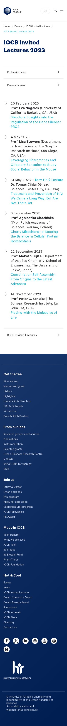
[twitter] (16, 641)
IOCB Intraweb (12, 612)
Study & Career (13, 487)
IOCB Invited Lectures (38, 26)
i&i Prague (9, 550)
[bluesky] (7, 649)
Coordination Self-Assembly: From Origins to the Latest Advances (33, 279)
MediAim (9, 459)
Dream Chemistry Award (18, 597)
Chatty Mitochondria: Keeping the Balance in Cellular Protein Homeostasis (34, 236)
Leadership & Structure (17, 401)
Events (18, 26)
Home (7, 26)
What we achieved (14, 540)
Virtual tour (10, 411)
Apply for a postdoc (16, 502)
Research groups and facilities (21, 434)
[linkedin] (26, 641)
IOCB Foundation (14, 565)
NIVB (6, 469)
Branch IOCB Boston (16, 416)
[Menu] (61, 10)
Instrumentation (13, 444)
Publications (11, 439)
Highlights (9, 396)
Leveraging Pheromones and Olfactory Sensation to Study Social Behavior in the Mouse (34, 165)
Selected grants (13, 449)
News (7, 587)
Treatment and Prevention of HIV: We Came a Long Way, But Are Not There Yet (37, 198)
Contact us (10, 627)
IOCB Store (10, 617)
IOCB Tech (10, 545)
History (8, 391)
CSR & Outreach (13, 406)
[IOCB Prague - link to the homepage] (12, 11)
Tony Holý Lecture (48, 180)
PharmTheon (11, 560)
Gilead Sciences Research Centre (23, 454)
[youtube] (44, 641)
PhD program (11, 497)
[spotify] (54, 641)
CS (45, 11)
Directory (9, 622)
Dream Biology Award (16, 602)
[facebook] (7, 641)
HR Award (9, 517)
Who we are (11, 381)
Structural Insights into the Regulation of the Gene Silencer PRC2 (36, 122)
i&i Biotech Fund (13, 555)
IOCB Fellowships (14, 512)
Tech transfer (11, 535)
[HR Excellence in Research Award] (17, 667)
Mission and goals (14, 386)
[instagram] (35, 641)
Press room (10, 607)
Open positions (13, 492)
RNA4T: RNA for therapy (17, 464)
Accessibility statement (20, 706)
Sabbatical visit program (18, 507)
